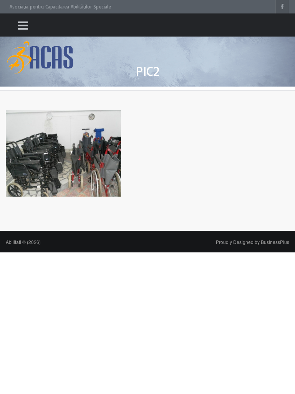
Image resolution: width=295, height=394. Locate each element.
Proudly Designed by (252, 242)
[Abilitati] (40, 50)
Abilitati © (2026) (23, 242)
